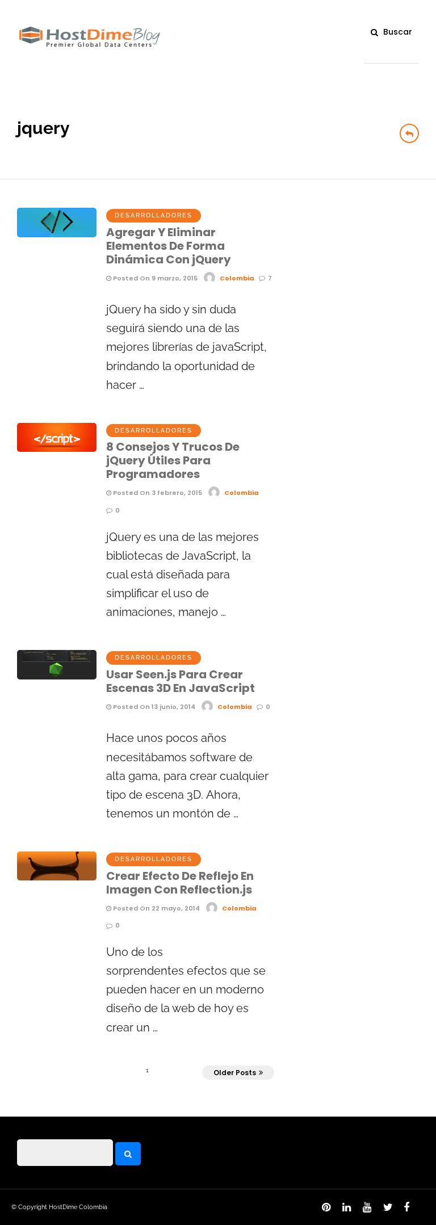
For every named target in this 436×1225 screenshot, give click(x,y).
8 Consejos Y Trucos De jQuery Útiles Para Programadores (173, 460)
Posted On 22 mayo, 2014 (155, 908)
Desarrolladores (153, 215)
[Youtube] (365, 1210)
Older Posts (234, 1072)
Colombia (237, 278)
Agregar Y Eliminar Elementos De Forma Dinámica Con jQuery (168, 245)
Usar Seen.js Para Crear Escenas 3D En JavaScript (180, 681)
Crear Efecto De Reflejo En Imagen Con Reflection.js (180, 882)
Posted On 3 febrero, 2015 (156, 492)
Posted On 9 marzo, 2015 (154, 278)
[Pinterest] (324, 1210)
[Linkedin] (344, 1210)
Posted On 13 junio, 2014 (153, 706)
